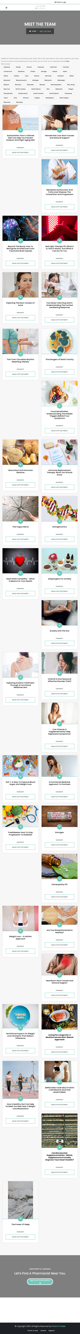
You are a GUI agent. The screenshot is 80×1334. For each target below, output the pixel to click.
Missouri (6, 85)
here (67, 61)
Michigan (35, 80)
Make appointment (20, 152)
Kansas (36, 76)
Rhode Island (23, 93)
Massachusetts (21, 80)
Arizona (29, 67)
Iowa (26, 76)
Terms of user (32, 1330)
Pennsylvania (8, 93)
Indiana (16, 76)
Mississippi (61, 80)
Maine (72, 76)
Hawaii (54, 71)
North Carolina (21, 89)
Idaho (65, 71)
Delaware (21, 71)
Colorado (66, 67)
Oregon (70, 89)
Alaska (18, 67)
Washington (50, 98)
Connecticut (8, 71)
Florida (32, 71)
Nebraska (30, 85)
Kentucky (48, 76)
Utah (15, 98)
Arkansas (41, 67)
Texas (6, 98)
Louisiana (60, 76)
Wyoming (19, 102)
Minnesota (48, 80)
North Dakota (36, 89)
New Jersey (71, 85)
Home (33, 31)
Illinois (6, 76)
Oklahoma (58, 89)
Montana (18, 85)
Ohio (47, 89)
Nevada (42, 85)
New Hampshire (56, 85)
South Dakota (54, 93)
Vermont (26, 98)
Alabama (7, 67)
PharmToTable (58, 1326)
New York (7, 89)
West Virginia (64, 98)
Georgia (44, 71)
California (53, 67)
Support (52, 1330)
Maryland (7, 80)
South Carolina (38, 93)
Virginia (37, 98)
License (43, 1330)
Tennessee (68, 93)
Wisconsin (7, 102)
